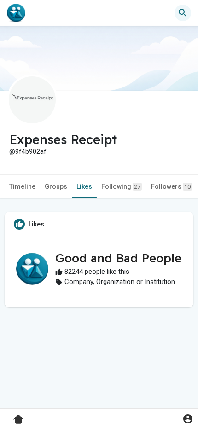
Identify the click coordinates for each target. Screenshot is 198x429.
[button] (187, 418)
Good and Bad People (118, 258)
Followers (171, 186)
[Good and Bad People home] (16, 13)
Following (120, 186)
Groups (56, 186)
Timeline (22, 186)
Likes (84, 186)
